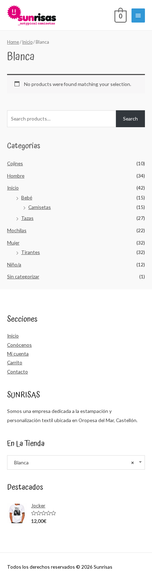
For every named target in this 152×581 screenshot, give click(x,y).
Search (130, 119)
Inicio (13, 188)
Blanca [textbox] (72, 462)
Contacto (17, 372)
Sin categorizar (23, 276)
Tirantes (30, 252)
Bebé (26, 197)
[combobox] (76, 462)
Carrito (14, 362)
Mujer (13, 243)
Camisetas (39, 207)
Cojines (15, 163)
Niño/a (14, 264)
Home (13, 42)
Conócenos (19, 345)
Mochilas (17, 230)
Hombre (15, 176)
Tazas (27, 218)
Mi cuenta (18, 354)
